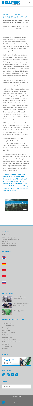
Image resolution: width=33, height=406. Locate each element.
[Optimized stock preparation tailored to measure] (7, 305)
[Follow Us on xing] (16, 375)
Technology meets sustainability (18, 311)
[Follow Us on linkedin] (3, 375)
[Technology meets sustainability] (7, 312)
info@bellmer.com (11, 245)
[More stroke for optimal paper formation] (7, 299)
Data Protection (15, 403)
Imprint (15, 404)
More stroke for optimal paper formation (19, 297)
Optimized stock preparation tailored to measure (21, 304)
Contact (16, 401)
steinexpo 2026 (7, 323)
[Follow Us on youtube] (12, 375)
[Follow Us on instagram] (8, 375)
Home (15, 399)
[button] (3, 402)
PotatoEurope (6, 330)
